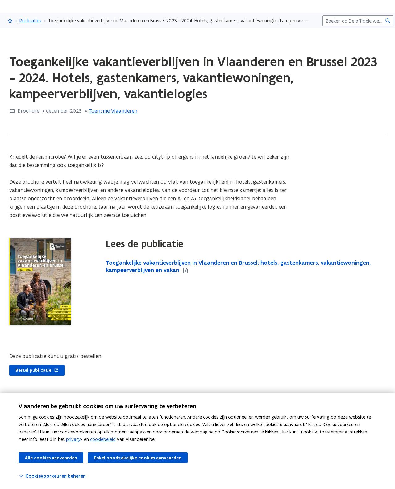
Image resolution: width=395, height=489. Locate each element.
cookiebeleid (103, 439)
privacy (73, 439)
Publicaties (30, 20)
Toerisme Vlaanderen (113, 110)
